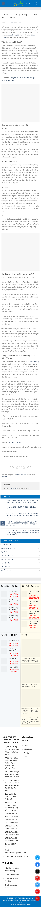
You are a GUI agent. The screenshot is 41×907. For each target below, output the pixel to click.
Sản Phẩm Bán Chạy (7, 559)
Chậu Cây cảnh (5, 544)
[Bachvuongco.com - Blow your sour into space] (15, 3)
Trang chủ (28, 745)
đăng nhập (14, 488)
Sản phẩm (28, 749)
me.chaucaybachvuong (19, 856)
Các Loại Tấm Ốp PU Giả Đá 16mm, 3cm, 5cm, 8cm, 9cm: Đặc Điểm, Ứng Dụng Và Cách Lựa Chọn (23, 515)
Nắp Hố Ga (4, 552)
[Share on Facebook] (15, 467)
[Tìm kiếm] (28, 3)
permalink (4, 476)
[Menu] (3, 3)
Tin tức (26, 753)
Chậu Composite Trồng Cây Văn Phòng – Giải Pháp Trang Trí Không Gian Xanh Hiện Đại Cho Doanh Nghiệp (23, 532)
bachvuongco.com (14, 442)
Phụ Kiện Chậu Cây (6, 555)
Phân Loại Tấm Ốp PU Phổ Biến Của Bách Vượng (21, 508)
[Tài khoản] (32, 3)
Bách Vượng (34, 361)
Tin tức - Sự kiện (6, 12)
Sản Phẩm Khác (5, 563)
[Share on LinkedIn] (29, 467)
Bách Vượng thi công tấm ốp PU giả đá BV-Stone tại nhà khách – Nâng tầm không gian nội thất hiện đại (23, 524)
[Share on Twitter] (18, 467)
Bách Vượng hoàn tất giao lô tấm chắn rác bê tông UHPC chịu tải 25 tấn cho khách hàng (22, 501)
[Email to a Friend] (22, 467)
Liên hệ (26, 757)
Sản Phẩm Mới (5, 566)
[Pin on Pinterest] (26, 467)
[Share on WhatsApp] (11, 467)
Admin (19, 23)
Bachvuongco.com (28, 898)
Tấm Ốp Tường (5, 570)
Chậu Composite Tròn (7, 548)
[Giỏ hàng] (37, 3)
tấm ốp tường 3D (13, 35)
